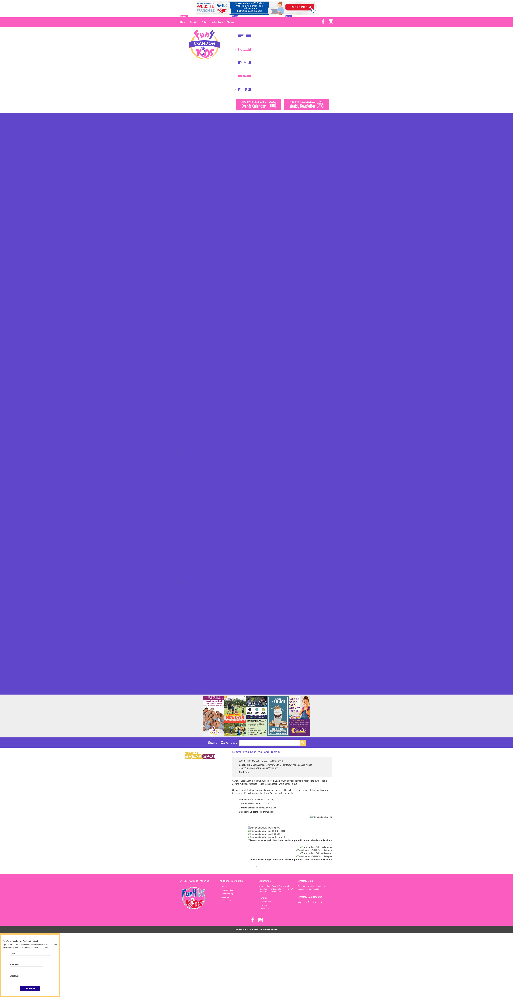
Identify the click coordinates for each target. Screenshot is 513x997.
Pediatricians (194, 381)
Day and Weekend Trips (199, 232)
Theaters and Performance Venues (204, 309)
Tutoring (192, 167)
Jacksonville (266, 901)
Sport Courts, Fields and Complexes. (204, 304)
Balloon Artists (195, 403)
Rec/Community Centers (199, 293)
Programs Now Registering (200, 515)
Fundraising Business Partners (202, 189)
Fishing (192, 242)
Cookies (192, 419)
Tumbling (193, 659)
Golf (191, 606)
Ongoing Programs (259, 812)
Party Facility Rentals (198, 440)
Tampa (235, 16)
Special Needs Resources (200, 205)
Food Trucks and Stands (199, 429)
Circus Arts (193, 464)
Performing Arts (195, 512)
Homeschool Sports (197, 617)
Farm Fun (193, 678)
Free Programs (195, 486)
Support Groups (196, 207)
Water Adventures (196, 320)
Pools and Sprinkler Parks (200, 285)
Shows (192, 689)
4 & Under (193, 454)
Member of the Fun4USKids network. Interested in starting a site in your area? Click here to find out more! (276, 889)
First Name (15, 964)
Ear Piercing (194, 555)
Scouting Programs (197, 518)
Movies (192, 274)
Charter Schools (196, 125)
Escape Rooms (195, 237)
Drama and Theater (197, 478)
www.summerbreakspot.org (261, 799)
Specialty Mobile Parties (199, 448)
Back (256, 866)
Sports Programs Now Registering (203, 649)
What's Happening (191, 670)
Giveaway (231, 22)
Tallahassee (266, 904)
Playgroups (194, 199)
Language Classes (197, 496)
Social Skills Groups (197, 202)
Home (183, 22)
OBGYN (192, 368)
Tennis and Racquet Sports (200, 657)
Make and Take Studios (199, 272)
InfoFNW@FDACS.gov (265, 808)
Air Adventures (195, 213)
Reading (192, 154)
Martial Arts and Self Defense (201, 627)
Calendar (194, 22)
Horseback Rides (196, 261)
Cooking (192, 470)
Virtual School (195, 170)
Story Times (194, 526)
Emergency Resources (198, 178)
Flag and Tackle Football (199, 603)
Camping (193, 226)
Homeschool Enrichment (199, 491)
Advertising (217, 22)
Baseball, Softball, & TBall (200, 587)
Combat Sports (195, 598)
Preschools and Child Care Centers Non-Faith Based (211, 146)
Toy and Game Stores (198, 579)
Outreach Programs (197, 507)
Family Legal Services (198, 183)
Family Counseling (197, 355)
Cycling (192, 601)
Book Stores (194, 542)
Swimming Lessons (197, 654)
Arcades (192, 218)
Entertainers (194, 424)
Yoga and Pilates (196, 667)
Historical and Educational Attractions (204, 258)
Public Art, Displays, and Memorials (204, 288)
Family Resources (191, 175)
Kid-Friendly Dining (197, 563)
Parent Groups (195, 197)
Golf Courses (194, 256)
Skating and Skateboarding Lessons (204, 641)
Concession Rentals (197, 416)
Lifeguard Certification (198, 625)
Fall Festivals (194, 675)
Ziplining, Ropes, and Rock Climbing (204, 322)
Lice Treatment (195, 365)
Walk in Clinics (195, 392)
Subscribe (30, 988)
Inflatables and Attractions (200, 435)
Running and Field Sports (200, 638)
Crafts (191, 472)
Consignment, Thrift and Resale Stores (205, 550)
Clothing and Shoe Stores (200, 544)
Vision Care (194, 389)
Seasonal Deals (195, 686)
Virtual (191, 528)
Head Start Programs (198, 133)
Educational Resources (199, 130)
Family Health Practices (199, 360)
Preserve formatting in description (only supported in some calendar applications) (291, 840)
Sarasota (288, 16)
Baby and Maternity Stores (200, 536)
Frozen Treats (195, 560)
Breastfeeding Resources (199, 339)
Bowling (192, 224)
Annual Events (195, 673)
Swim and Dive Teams (198, 651)
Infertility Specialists (197, 363)
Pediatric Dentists (196, 376)
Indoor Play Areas (196, 264)
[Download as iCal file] (321, 817)
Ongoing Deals (195, 683)
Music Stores (194, 568)
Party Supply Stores (197, 445)
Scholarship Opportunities (200, 157)
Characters (193, 413)
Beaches (192, 221)
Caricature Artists (196, 408)
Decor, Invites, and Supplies (201, 421)
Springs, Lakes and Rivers (200, 306)
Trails (191, 317)
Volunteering (194, 531)
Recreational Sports (197, 296)
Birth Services (195, 336)
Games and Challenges (199, 250)
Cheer (191, 595)
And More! (265, 908)
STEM (191, 523)
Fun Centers (194, 248)
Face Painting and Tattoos (200, 427)
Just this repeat (277, 831)
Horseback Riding (196, 619)
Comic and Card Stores (199, 547)
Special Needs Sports (198, 646)
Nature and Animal (197, 504)
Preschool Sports (196, 633)
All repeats (275, 828)
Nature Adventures (197, 280)
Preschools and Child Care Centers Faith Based (209, 143)
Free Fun (193, 245)
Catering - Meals (196, 411)
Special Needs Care (197, 384)
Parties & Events (191, 395)
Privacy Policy (227, 893)
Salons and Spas (196, 298)
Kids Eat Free (195, 566)
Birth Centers (194, 333)
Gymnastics (194, 609)
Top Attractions (195, 312)
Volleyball (193, 662)
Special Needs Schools (198, 159)
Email (12, 953)
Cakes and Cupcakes (198, 405)
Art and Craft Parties (197, 400)
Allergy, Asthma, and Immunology (203, 328)
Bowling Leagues (196, 593)
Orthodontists (194, 373)
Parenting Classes (196, 510)
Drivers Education (196, 480)
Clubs (191, 467)
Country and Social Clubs (199, 229)
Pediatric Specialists (197, 379)
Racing (192, 635)
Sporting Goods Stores (198, 574)
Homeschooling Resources (200, 191)
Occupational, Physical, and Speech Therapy (208, 371)
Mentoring (193, 499)
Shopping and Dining (192, 534)
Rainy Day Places (196, 290)
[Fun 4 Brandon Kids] (204, 44)
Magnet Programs (196, 141)
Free (272, 812)
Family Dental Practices (199, 357)
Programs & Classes (192, 451)
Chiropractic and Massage (200, 344)
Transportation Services (199, 165)
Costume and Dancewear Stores (203, 552)
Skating (192, 301)
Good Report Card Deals (199, 681)
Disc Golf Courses (196, 234)
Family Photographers (198, 186)
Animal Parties (195, 397)
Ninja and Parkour (196, 630)
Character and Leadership (200, 462)
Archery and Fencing (198, 585)
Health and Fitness (197, 611)
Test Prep (193, 162)
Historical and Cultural (198, 488)
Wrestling (193, 665)
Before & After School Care (200, 122)
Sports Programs (191, 582)
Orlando (264, 897)
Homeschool (194, 135)
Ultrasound (193, 387)
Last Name (14, 975)
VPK (191, 173)
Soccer (192, 643)
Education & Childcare (193, 119)
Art (190, 456)
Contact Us (226, 900)
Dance (192, 475)
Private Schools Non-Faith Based (203, 151)
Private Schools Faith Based (201, 149)
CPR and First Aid (196, 347)
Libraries (192, 269)
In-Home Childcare (197, 138)
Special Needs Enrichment (200, 520)
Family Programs (196, 483)
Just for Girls (194, 494)
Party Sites (193, 443)
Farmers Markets (196, 558)
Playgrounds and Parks (199, 282)
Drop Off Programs (197, 127)
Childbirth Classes (196, 341)
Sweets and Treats (197, 577)
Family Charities (196, 181)
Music (191, 502)
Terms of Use (227, 890)
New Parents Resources (199, 194)
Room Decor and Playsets (200, 571)
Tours (191, 314)
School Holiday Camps (198, 117)
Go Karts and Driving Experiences (203, 253)
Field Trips (193, 240)
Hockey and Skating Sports (200, 614)
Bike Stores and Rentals (199, 539)
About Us (225, 897)
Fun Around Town (191, 210)
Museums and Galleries (199, 277)
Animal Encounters (197, 215)
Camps (187, 114)
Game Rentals (195, 432)
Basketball (193, 590)
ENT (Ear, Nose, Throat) (199, 352)
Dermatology (194, 349)
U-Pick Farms (195, 692)
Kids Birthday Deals (197, 437)
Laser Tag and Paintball (199, 266)
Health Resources (191, 325)
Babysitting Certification (199, 459)
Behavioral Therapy (197, 330)
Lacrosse (193, 622)
